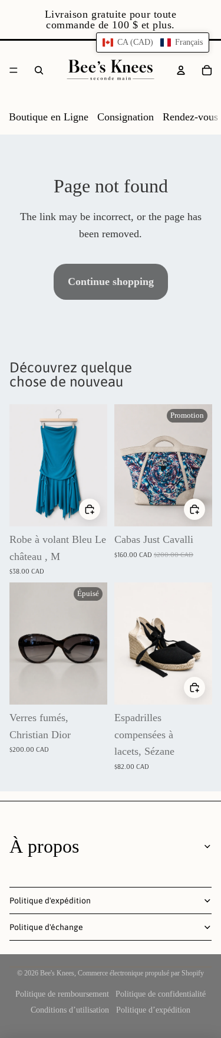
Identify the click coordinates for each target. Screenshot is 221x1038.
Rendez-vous (190, 117)
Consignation (125, 117)
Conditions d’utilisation (70, 1010)
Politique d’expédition (153, 1010)
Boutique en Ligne (48, 117)
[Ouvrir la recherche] (39, 70)
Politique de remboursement (62, 994)
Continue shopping (111, 281)
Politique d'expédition (50, 900)
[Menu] (13, 70)
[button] (153, 42)
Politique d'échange (46, 927)
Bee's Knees (57, 973)
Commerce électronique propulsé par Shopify (141, 973)
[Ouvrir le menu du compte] (181, 70)
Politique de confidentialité (161, 994)
